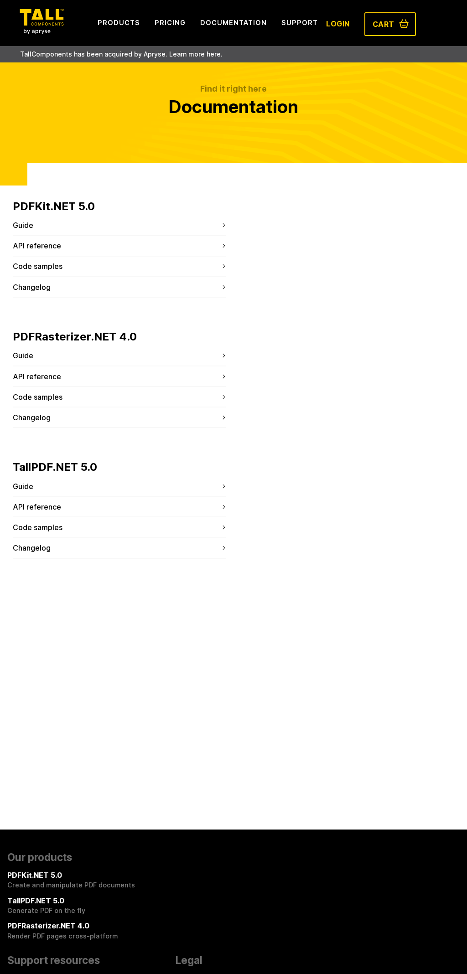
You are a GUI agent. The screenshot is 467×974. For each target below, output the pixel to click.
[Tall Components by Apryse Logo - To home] (41, 31)
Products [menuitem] (119, 22)
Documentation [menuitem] (233, 22)
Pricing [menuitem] (170, 22)
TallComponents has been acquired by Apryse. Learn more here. (121, 54)
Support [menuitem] (299, 22)
